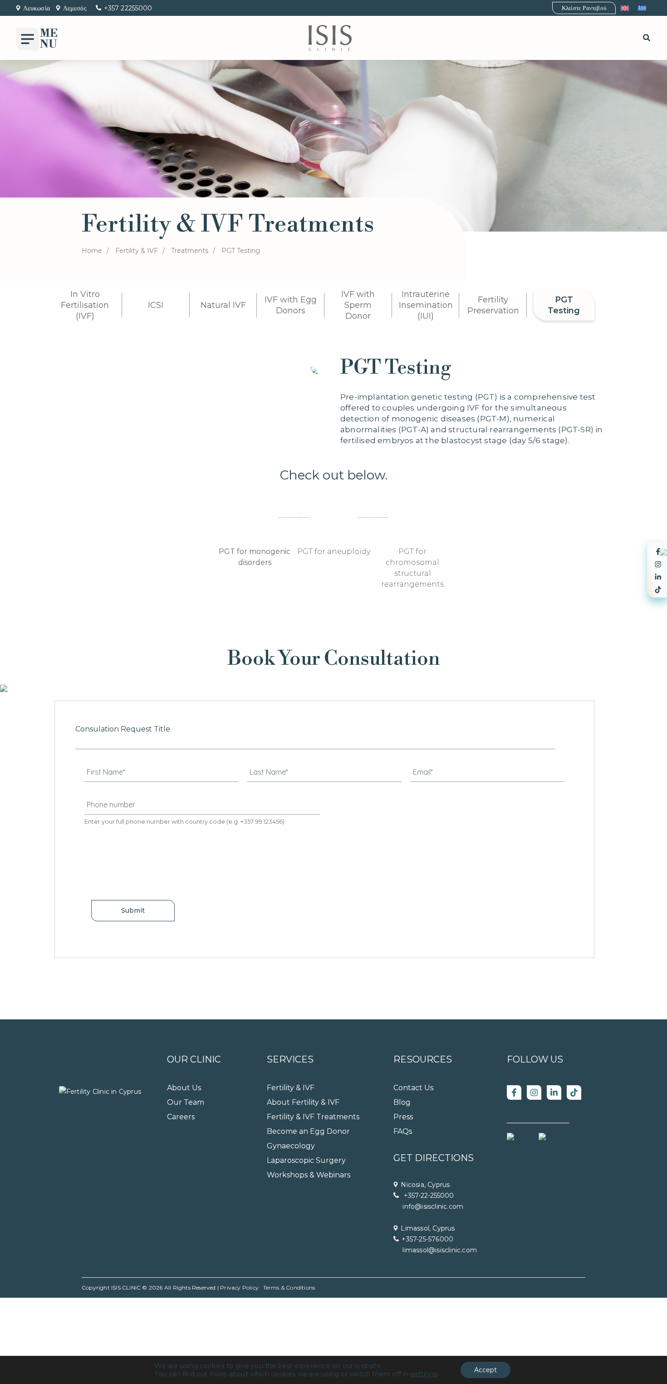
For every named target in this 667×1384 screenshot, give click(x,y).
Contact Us (413, 1087)
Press (403, 1116)
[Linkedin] (554, 1092)
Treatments (189, 251)
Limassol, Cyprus (428, 1228)
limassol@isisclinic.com (439, 1250)
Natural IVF (223, 305)
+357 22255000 (128, 8)
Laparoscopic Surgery (306, 1160)
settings (424, 1374)
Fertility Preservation (493, 305)
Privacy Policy (239, 1287)
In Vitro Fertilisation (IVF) (85, 305)
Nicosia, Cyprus (425, 1185)
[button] (647, 38)
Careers (181, 1116)
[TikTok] (574, 1092)
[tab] (255, 538)
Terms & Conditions (289, 1287)
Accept (485, 1370)
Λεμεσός (75, 8)
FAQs (402, 1131)
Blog (402, 1102)
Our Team (185, 1102)
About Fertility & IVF (303, 1102)
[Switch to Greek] (642, 8)
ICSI (155, 305)
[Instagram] (534, 1092)
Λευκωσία (36, 8)
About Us (184, 1087)
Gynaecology (291, 1146)
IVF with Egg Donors (291, 305)
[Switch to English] (624, 8)
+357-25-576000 (427, 1239)
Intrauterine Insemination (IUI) (426, 305)
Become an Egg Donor (308, 1131)
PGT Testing (564, 305)
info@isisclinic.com (432, 1206)
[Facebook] (514, 1092)
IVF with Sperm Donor (358, 305)
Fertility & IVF (136, 251)
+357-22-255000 (428, 1195)
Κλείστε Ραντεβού (584, 7)
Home (92, 251)
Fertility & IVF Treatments (313, 1116)
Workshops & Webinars (308, 1175)
